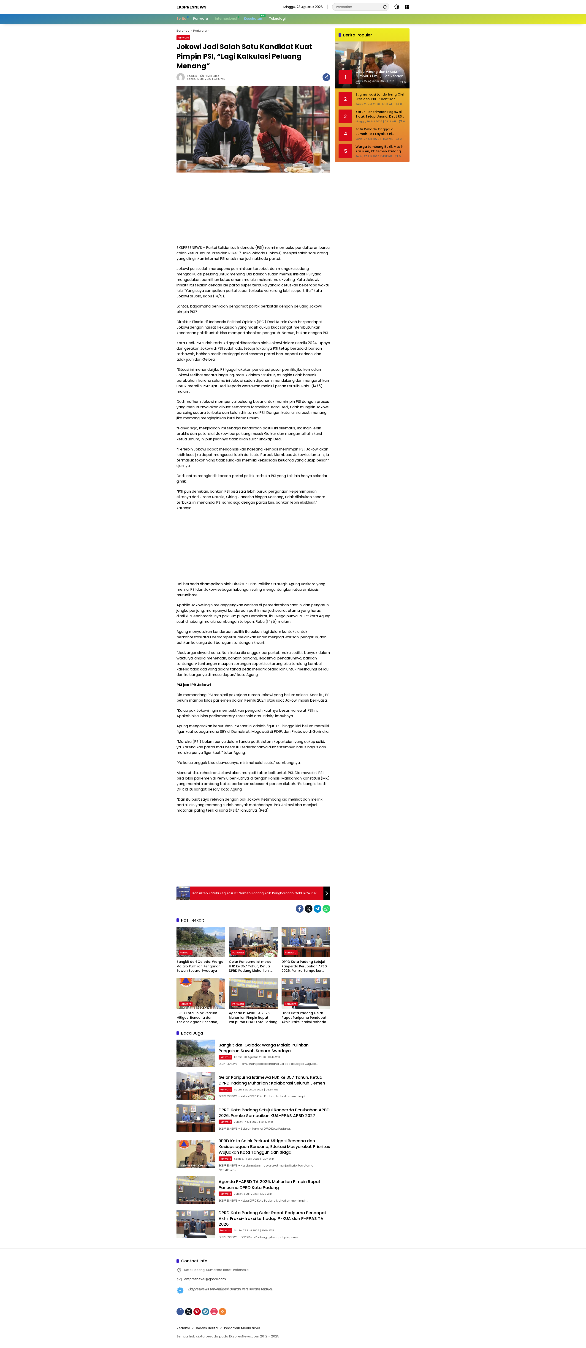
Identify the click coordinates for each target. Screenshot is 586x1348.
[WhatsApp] (326, 909)
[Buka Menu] (407, 7)
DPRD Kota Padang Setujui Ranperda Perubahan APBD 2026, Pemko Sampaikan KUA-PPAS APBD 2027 (304, 966)
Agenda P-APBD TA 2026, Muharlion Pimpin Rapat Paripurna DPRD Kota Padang (253, 1017)
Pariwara (183, 37)
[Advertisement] (253, 211)
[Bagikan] (326, 77)
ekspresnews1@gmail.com (205, 1279)
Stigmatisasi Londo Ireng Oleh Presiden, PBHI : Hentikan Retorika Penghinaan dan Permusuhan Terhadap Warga (380, 96)
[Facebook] (300, 909)
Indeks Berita (207, 1328)
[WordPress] (205, 1311)
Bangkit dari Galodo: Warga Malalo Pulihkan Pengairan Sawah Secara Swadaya (199, 966)
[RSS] (222, 1311)
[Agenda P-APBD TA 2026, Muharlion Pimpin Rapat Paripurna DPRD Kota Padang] (253, 993)
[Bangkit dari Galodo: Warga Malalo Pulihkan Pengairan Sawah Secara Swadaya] (200, 942)
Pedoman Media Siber (242, 1328)
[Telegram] (317, 909)
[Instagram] (214, 1311)
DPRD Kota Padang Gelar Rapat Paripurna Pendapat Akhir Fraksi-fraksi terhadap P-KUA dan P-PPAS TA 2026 (305, 1017)
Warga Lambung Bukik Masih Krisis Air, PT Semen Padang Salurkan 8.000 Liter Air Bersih (379, 149)
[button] (384, 7)
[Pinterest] (197, 1311)
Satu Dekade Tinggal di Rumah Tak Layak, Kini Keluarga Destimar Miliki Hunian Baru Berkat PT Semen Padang (379, 131)
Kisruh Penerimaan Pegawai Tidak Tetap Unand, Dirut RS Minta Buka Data (378, 114)
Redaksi (192, 76)
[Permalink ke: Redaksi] (181, 77)
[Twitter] (308, 909)
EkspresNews (191, 7)
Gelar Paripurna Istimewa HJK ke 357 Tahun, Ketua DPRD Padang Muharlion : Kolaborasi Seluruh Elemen (251, 966)
